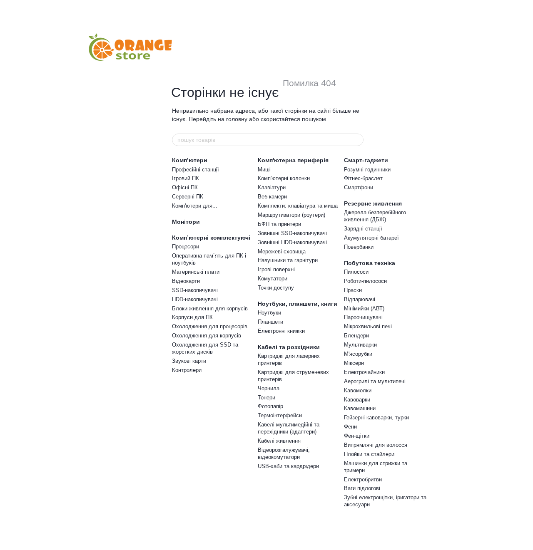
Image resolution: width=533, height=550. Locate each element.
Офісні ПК (185, 187)
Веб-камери (272, 196)
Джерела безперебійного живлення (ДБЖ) (375, 216)
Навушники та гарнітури (288, 260)
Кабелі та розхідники (289, 347)
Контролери (187, 370)
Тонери (266, 397)
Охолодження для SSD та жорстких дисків (205, 348)
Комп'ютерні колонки (284, 178)
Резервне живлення (373, 203)
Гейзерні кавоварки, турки (376, 417)
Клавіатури (272, 187)
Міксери (354, 363)
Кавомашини (360, 408)
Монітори (186, 221)
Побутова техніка (369, 263)
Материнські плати (195, 272)
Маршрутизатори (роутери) (291, 215)
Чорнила (268, 388)
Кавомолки (357, 390)
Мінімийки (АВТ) (364, 308)
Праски (353, 290)
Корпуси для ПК (192, 317)
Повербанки (359, 247)
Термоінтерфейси (280, 415)
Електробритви (363, 479)
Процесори (185, 246)
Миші (264, 169)
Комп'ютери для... (194, 206)
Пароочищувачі (363, 317)
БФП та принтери (279, 224)
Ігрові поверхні (276, 269)
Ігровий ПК (185, 178)
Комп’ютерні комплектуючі (211, 237)
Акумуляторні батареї (371, 238)
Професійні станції (195, 169)
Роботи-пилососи (365, 281)
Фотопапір (270, 406)
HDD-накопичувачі (195, 299)
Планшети (270, 322)
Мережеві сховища (282, 251)
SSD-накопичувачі (195, 290)
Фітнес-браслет (363, 178)
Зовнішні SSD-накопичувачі (292, 233)
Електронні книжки (281, 331)
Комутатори (272, 278)
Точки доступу (276, 288)
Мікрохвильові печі (368, 326)
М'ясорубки (358, 354)
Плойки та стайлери (369, 454)
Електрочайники (364, 372)
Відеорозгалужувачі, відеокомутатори (284, 453)
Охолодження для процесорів (209, 326)
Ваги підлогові (362, 488)
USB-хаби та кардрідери (288, 466)
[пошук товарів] (357, 140)
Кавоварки (357, 399)
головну (236, 119)
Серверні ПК (187, 196)
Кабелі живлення (279, 441)
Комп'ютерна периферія (293, 160)
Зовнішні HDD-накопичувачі (292, 242)
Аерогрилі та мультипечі (375, 381)
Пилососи (356, 272)
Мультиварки (360, 345)
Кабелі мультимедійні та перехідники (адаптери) (288, 428)
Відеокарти (186, 281)
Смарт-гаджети (366, 160)
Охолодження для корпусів (206, 335)
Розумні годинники (367, 169)
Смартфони (358, 187)
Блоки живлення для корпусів (210, 308)
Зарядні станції (363, 228)
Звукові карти (189, 361)
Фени (350, 427)
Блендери (356, 335)
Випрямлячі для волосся (375, 445)
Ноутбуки (269, 313)
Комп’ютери (189, 160)
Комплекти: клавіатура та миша (298, 206)
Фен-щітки (356, 436)
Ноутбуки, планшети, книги (297, 303)
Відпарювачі (359, 299)
